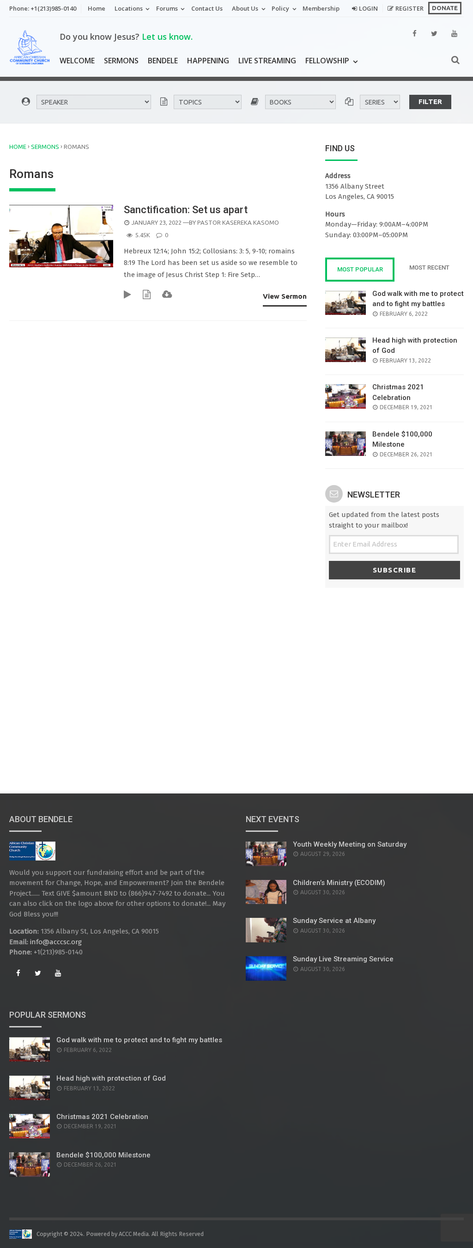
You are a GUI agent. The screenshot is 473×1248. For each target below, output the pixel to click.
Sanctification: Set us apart (186, 209)
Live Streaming (267, 60)
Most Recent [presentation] (429, 267)
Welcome (77, 60)
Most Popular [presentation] (360, 269)
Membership (321, 8)
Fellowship (327, 60)
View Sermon (285, 296)
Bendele (163, 60)
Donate (445, 8)
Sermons (121, 60)
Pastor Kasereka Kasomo (238, 222)
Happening (208, 60)
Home (96, 8)
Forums (167, 8)
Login (368, 8)
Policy (280, 8)
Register (409, 8)
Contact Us (207, 8)
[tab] (359, 270)
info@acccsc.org (56, 942)
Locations (129, 8)
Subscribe (395, 570)
